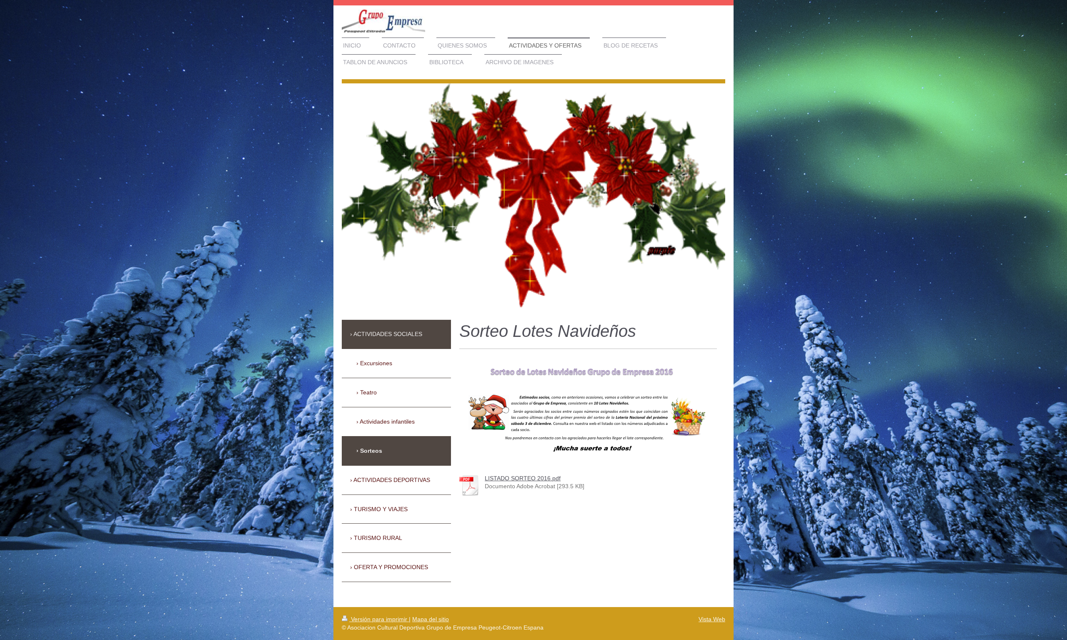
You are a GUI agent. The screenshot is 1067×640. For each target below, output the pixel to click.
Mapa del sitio (430, 619)
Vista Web (712, 619)
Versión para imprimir (379, 619)
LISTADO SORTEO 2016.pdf (523, 478)
